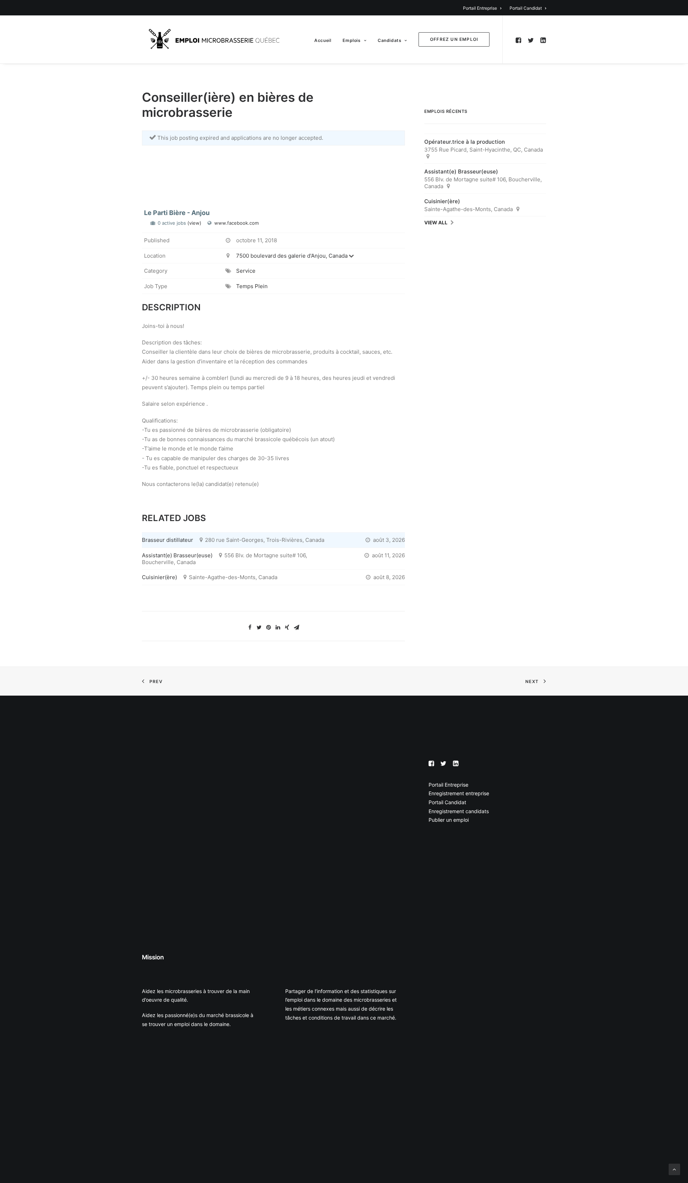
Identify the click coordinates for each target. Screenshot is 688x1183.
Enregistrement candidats (459, 811)
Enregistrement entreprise (459, 793)
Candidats (389, 40)
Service (245, 270)
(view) (194, 223)
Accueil (322, 40)
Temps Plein (252, 286)
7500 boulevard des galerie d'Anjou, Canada (292, 255)
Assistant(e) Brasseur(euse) (177, 555)
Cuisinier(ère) (159, 577)
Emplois (351, 40)
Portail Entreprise (480, 8)
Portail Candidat (526, 8)
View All (436, 222)
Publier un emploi (449, 820)
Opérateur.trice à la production (464, 141)
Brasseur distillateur (167, 539)
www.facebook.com (236, 223)
